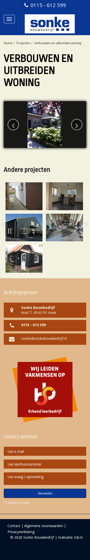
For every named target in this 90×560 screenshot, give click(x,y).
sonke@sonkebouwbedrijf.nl (44, 338)
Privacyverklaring (21, 531)
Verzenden (45, 493)
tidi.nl (78, 537)
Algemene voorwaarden (43, 525)
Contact (14, 525)
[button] (7, 228)
